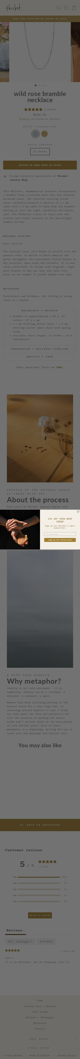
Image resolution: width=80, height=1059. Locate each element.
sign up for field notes (60, 540)
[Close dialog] (78, 511)
